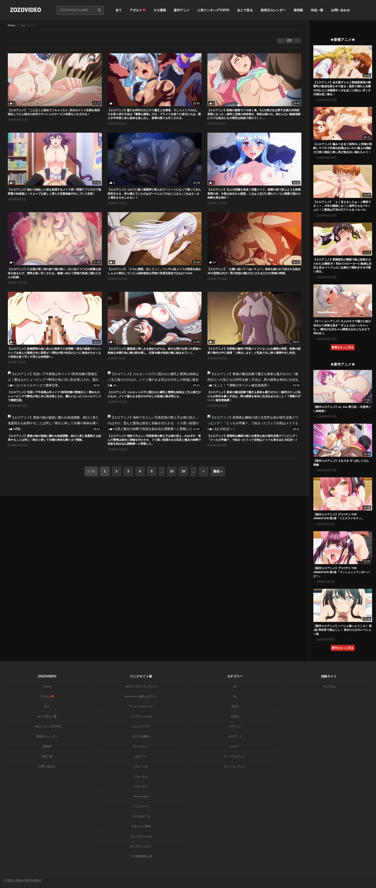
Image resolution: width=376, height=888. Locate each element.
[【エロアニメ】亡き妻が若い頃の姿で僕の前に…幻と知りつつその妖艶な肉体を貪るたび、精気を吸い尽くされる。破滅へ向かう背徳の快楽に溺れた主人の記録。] (55, 238)
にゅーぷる (141, 766)
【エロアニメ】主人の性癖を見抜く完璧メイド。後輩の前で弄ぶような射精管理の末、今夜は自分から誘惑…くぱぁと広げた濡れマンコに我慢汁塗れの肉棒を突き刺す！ (254, 193)
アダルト (136, 10)
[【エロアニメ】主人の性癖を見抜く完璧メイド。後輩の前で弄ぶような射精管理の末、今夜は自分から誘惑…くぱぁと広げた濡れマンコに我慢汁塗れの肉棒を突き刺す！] (254, 159)
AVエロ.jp (329, 686)
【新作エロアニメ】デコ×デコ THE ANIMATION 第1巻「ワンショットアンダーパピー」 (341, 572)
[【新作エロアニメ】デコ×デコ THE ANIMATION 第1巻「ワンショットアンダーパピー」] (342, 547)
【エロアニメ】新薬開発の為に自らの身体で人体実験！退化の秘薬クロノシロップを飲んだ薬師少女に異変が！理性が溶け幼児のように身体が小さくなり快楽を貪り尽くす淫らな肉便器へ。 (54, 352)
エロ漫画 (160, 10)
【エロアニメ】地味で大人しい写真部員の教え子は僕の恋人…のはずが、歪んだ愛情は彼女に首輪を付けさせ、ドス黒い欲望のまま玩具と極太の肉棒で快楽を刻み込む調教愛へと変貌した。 (154, 439)
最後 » (217, 471)
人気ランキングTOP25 (213, 10)
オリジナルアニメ (235, 756)
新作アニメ (182, 10)
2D (235, 686)
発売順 (298, 10)
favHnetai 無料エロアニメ (141, 696)
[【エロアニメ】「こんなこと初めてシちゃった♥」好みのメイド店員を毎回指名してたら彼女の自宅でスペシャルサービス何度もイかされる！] (55, 79)
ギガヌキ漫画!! (141, 736)
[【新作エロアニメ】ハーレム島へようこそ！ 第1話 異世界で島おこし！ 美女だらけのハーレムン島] (342, 605)
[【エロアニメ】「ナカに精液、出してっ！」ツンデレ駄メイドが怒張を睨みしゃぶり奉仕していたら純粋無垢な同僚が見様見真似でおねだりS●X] (155, 238)
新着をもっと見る (343, 347)
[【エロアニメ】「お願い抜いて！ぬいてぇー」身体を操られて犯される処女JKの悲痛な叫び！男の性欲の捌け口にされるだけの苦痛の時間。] (254, 238)
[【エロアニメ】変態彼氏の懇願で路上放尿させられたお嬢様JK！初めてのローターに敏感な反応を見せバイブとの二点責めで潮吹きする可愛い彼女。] (342, 239)
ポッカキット (141, 746)
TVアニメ (235, 726)
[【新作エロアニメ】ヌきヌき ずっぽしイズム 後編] (342, 440)
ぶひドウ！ (141, 756)
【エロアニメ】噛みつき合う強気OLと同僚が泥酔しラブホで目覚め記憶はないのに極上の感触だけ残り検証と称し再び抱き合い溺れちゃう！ (342, 148)
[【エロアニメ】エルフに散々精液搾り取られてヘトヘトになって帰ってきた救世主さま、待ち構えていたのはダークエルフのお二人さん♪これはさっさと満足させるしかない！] (155, 159)
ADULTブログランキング (141, 686)
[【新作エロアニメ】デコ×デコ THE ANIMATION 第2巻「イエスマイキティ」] (342, 493)
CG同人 (235, 716)
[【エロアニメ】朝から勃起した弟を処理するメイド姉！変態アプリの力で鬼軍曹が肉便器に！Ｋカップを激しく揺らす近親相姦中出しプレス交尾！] (55, 159)
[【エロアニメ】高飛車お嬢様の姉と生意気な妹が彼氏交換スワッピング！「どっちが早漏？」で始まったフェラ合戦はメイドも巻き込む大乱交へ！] (254, 423)
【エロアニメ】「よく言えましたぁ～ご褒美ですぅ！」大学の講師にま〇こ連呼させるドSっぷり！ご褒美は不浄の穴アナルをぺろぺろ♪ (342, 205)
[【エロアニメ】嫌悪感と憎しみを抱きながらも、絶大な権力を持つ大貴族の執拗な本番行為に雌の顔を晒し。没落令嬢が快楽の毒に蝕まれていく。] (155, 318)
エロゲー (235, 746)
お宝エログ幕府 (141, 826)
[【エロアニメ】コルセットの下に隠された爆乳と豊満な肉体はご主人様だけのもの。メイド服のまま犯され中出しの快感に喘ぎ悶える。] (155, 379)
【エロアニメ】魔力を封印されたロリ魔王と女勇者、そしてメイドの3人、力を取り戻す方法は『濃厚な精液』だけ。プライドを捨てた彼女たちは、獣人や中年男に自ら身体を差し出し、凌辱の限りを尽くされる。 (154, 114)
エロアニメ (235, 736)
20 (183, 471)
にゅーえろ (141, 786)
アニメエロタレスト (141, 706)
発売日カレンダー (273, 10)
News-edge (141, 796)
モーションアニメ (235, 766)
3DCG (235, 706)
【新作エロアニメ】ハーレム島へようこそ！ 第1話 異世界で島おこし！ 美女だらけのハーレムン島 (342, 629)
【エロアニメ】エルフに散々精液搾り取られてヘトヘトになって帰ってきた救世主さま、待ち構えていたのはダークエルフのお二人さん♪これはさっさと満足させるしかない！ (154, 193)
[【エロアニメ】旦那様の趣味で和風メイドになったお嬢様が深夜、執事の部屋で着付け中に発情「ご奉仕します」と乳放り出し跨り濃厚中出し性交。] (254, 318)
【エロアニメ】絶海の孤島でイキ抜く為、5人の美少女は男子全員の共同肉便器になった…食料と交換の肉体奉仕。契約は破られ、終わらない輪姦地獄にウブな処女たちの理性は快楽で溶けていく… (254, 114)
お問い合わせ (340, 10)
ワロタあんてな (141, 816)
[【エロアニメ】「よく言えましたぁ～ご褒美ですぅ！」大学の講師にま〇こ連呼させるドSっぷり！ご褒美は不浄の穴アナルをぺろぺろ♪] (342, 181)
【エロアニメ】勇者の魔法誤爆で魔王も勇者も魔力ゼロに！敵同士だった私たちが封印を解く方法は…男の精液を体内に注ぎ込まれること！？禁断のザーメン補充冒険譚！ (254, 396)
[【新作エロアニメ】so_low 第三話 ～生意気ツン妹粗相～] (342, 386)
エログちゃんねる (141, 716)
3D (235, 696)
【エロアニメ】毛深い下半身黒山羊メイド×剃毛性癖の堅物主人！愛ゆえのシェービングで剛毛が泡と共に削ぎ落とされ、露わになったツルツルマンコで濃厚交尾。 (54, 396)
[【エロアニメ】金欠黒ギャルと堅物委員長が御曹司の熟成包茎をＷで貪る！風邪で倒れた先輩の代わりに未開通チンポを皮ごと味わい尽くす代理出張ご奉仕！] (342, 61)
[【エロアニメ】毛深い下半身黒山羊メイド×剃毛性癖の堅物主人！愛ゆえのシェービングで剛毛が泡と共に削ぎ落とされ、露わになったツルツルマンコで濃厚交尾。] (55, 379)
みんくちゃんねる (141, 836)
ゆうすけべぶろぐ (141, 846)
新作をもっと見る (343, 647)
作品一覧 (317, 10)
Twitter (47, 686)
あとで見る (245, 10)
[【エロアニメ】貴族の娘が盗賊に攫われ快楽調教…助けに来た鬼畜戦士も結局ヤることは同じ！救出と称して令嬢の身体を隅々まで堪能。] (55, 423)
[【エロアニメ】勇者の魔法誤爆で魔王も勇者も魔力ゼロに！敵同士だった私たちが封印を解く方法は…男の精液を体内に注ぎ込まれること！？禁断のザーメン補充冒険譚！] (254, 379)
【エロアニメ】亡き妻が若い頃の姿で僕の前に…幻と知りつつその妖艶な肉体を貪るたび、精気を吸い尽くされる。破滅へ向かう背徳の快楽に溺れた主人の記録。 (54, 273)
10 (172, 471)
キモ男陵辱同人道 (141, 856)
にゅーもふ (141, 776)
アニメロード (141, 806)
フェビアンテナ (141, 726)
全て (119, 10)
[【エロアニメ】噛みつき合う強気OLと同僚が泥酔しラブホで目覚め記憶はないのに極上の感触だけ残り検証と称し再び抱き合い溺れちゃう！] (342, 123)
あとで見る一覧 (47, 716)
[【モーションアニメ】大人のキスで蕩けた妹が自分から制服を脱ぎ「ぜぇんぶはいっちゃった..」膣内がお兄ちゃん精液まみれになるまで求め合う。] (342, 300)
